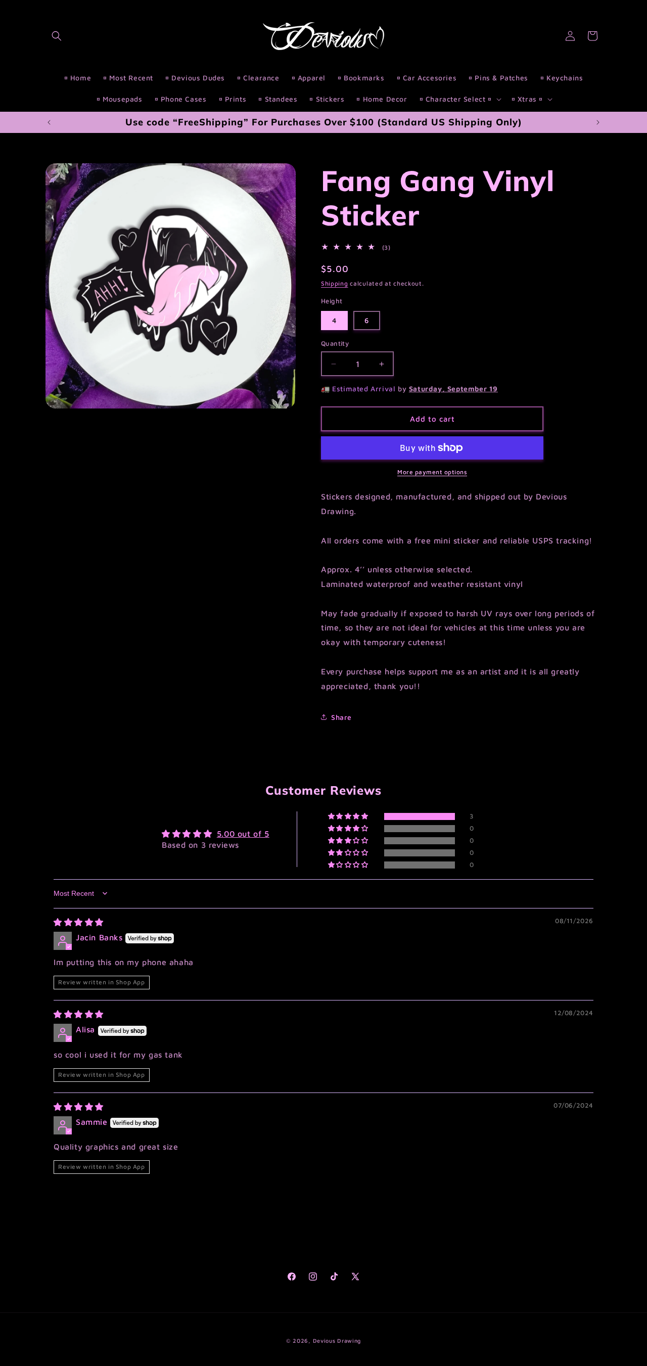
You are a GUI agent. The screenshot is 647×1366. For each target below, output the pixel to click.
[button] (56, 36)
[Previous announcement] (49, 122)
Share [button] (341, 717)
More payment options (432, 472)
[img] (79, 922)
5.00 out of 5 (243, 833)
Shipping (334, 283)
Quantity (335, 343)
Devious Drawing (337, 1340)
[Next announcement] (598, 122)
